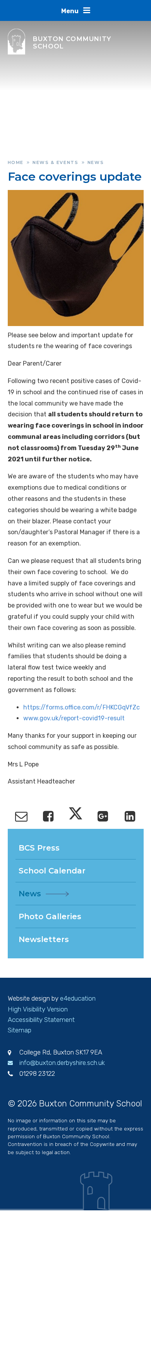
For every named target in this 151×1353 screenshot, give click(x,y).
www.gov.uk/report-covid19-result (74, 718)
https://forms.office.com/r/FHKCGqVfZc (81, 707)
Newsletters (44, 939)
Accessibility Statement (41, 1019)
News (96, 162)
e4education (78, 998)
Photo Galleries (50, 916)
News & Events (55, 162)
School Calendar (52, 870)
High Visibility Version (38, 1009)
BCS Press (39, 848)
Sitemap (19, 1030)
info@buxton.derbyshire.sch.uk (62, 1063)
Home (16, 162)
